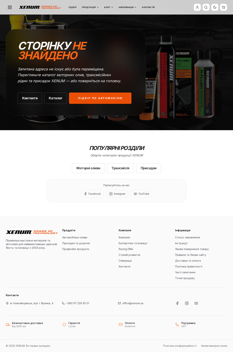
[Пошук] (206, 7)
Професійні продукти (75, 249)
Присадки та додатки (76, 243)
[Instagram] (186, 303)
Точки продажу (185, 278)
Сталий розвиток (129, 254)
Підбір (72, 7)
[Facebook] (177, 303)
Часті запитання (185, 272)
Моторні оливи (88, 168)
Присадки (149, 168)
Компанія (124, 237)
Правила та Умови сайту (190, 254)
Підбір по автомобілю (100, 98)
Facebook (94, 193)
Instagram (119, 193)
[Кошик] (223, 7)
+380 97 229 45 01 (77, 303)
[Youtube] (196, 303)
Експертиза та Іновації (133, 243)
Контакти (148, 7)
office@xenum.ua (132, 303)
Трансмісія (120, 168)
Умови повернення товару (192, 249)
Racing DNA (126, 249)
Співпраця (125, 260)
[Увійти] (197, 7)
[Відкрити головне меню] (10, 7)
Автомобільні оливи (74, 237)
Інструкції (181, 243)
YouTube (144, 193)
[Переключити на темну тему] (214, 7)
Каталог (55, 98)
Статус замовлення (187, 237)
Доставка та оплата (188, 260)
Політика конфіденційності (180, 345)
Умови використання (214, 345)
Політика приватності (188, 266)
